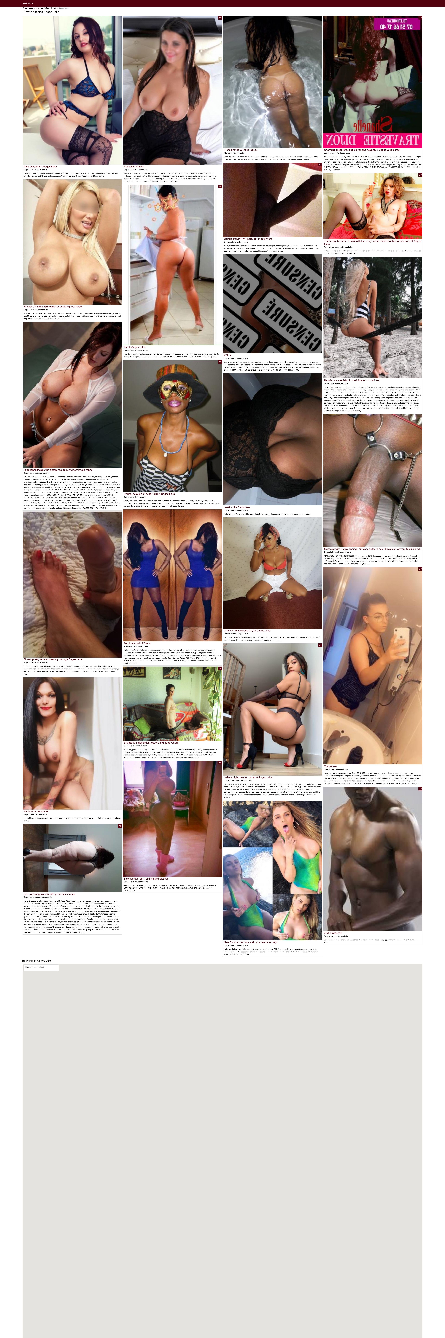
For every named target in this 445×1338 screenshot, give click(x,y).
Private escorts (29, 8)
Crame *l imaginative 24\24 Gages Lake (247, 630)
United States (43, 8)
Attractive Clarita (134, 166)
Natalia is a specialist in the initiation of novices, (352, 380)
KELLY (227, 355)
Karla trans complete (36, 811)
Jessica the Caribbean (237, 507)
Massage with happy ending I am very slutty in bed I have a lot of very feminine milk (372, 549)
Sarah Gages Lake (134, 347)
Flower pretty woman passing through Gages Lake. (53, 659)
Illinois (54, 8)
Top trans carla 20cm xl (137, 643)
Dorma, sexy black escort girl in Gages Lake (149, 493)
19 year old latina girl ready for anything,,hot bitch (53, 306)
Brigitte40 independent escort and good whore (151, 742)
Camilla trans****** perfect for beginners (248, 238)
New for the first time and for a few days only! (250, 942)
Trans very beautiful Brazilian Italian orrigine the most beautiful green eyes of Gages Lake (372, 242)
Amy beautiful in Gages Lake (40, 166)
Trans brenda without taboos (241, 149)
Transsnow (330, 766)
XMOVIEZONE (28, 3)
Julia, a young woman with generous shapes (49, 894)
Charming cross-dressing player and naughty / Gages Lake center (362, 149)
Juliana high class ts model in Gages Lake (248, 777)
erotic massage (333, 933)
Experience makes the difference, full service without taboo (58, 469)
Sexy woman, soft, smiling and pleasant (146, 878)
